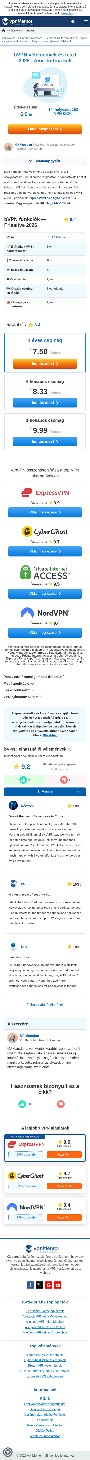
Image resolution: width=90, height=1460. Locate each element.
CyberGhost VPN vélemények (45, 1360)
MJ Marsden (23, 144)
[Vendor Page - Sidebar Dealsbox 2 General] (45, 1179)
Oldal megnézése (44, 129)
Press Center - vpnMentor (45, 1425)
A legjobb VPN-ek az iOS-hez (45, 1327)
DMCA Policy (45, 1430)
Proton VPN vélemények (45, 1365)
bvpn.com (35, 697)
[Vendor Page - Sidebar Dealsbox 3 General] (45, 1211)
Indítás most (43, 364)
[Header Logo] (17, 22)
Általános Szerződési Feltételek (45, 1414)
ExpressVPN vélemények (45, 1355)
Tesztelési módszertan (45, 1436)
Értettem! (66, 41)
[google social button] (48, 1285)
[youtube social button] (57, 1285)
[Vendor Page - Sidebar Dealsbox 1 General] (45, 1148)
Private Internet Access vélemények (45, 1371)
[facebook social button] (30, 1285)
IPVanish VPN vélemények (45, 1376)
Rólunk (45, 1398)
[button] (8, 1452)
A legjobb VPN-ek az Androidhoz (45, 1332)
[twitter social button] (39, 1285)
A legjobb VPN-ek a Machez (45, 1321)
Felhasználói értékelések (45, 1005)
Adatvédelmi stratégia (45, 1409)
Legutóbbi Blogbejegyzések (45, 1311)
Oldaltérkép (45, 1420)
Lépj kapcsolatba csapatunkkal (45, 1404)
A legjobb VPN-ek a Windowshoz (45, 1316)
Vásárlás (63, 1154)
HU (73, 22)
